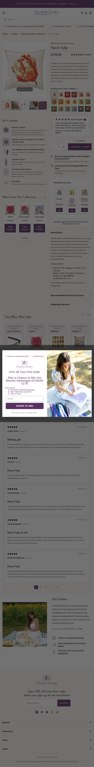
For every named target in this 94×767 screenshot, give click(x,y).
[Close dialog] (89, 353)
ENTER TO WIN (24, 406)
